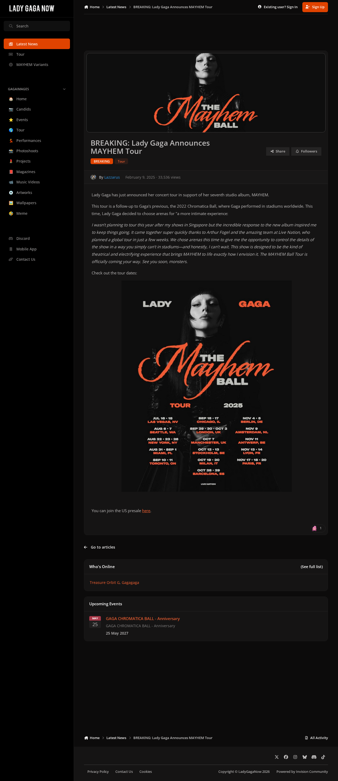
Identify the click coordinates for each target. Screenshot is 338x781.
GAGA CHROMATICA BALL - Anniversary (143, 618)
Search (22, 25)
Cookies (145, 771)
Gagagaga (130, 582)
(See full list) (312, 566)
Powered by (302, 771)
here (146, 510)
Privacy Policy (98, 771)
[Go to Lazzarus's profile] (93, 177)
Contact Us (124, 771)
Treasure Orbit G (105, 582)
